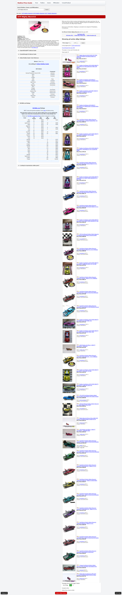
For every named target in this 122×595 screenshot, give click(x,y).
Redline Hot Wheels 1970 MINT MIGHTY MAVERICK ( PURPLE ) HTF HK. (87, 91)
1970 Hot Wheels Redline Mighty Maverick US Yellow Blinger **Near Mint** (88, 404)
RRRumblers (56, 2)
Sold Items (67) (81, 34)
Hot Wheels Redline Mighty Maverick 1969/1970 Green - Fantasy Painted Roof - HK (87, 120)
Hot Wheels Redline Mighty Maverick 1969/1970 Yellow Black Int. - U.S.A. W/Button (87, 356)
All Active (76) (69, 35)
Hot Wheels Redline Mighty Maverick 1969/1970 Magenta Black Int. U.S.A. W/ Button (87, 249)
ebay (45, 110)
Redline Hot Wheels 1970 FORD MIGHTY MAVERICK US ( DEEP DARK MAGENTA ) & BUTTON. (87, 178)
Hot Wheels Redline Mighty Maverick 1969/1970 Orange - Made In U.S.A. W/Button (87, 278)
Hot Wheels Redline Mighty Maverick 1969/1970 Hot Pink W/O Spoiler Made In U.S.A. (87, 206)
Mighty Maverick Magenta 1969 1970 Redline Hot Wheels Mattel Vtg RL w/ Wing (86, 574)
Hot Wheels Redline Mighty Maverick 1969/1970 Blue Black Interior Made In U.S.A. (87, 163)
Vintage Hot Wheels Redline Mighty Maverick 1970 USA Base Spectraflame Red (87, 566)
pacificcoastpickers (82, 400)
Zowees (49, 2)
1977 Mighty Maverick (50, 13)
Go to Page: (65, 585)
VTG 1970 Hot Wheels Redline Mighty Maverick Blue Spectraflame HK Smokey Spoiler (87, 396)
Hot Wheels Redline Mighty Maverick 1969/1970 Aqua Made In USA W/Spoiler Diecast (88, 306)
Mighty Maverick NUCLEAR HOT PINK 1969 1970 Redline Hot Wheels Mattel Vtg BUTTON (87, 56)
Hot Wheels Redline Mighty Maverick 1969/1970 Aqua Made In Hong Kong (86, 552)
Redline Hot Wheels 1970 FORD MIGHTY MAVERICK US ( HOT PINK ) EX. (87, 320)
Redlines (42, 2)
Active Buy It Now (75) (79, 35)
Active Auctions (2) (91, 35)
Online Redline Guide (43, 64)
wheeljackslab (81, 61)
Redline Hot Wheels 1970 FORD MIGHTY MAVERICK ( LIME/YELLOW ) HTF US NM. (87, 263)
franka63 (80, 445)
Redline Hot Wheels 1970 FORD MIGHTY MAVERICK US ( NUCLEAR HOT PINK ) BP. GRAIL (87, 66)
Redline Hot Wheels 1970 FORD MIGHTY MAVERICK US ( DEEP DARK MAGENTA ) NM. (87, 220)
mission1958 (81, 238)
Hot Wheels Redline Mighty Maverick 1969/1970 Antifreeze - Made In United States (87, 480)
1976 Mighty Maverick (38, 13)
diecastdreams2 (82, 71)
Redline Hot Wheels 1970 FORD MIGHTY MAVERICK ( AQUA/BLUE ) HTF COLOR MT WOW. (87, 149)
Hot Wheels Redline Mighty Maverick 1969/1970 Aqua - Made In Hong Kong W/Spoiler (88, 441)
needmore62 (81, 570)
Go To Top (118, 593)
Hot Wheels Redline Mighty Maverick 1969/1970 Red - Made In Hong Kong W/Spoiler (87, 292)
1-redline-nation (82, 349)
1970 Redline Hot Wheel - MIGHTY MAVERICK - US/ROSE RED (86, 430)
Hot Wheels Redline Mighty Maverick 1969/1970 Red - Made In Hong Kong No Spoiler (88, 537)
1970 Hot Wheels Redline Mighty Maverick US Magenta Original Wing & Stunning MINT (88, 235)
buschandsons (82, 124)
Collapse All (4, 593)
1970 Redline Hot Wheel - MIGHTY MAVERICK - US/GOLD (86, 346)
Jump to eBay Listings (61, 593)
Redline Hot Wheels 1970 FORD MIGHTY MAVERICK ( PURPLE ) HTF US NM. (87, 134)
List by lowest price (76, 45)
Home (36, 2)
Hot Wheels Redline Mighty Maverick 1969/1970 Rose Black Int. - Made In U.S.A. (86, 466)
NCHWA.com (35, 47)
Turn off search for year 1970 (68, 47)
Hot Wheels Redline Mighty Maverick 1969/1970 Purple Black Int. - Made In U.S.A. (87, 509)
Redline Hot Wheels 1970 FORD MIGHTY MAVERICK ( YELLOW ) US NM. (87, 370)
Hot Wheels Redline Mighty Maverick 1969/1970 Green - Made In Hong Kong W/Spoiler (88, 451)
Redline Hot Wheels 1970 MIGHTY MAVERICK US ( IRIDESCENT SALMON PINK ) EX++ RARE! (88, 81)
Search (47, 9)
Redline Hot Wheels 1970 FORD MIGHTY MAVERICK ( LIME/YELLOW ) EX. (87, 385)
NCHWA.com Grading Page (34, 116)
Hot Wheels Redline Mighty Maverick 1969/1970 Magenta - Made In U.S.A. (86, 523)
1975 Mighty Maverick (27, 13)
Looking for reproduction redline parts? (29, 165)
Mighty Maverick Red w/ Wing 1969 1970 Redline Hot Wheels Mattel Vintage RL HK (87, 419)
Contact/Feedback (66, 2)
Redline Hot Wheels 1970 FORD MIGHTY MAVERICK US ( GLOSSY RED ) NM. (87, 331)
